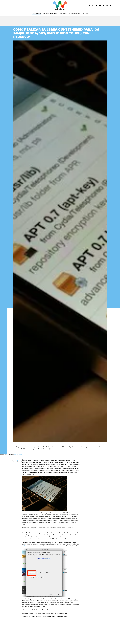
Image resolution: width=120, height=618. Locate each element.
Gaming (85, 13)
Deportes (63, 13)
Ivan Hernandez (18, 454)
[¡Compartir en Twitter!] (17, 460)
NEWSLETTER (20, 5)
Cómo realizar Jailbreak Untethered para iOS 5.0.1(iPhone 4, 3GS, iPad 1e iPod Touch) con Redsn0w (56, 33)
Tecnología (36, 13)
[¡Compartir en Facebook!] (13, 460)
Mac (29, 546)
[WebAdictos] (60, 5)
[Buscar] (110, 5)
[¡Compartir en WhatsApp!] (21, 460)
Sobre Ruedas (74, 13)
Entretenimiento (49, 13)
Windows (24, 546)
